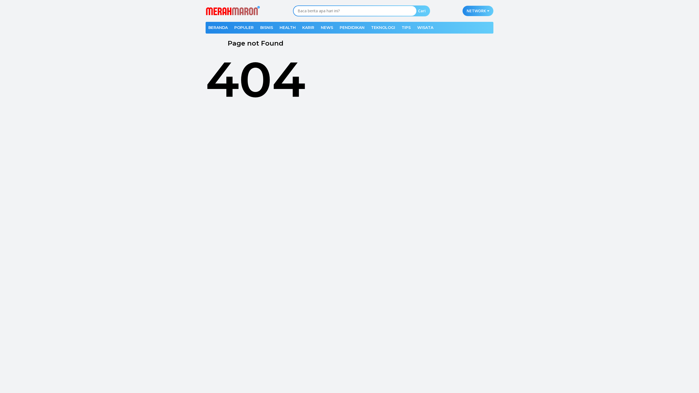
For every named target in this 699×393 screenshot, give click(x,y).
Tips (406, 27)
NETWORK (477, 10)
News (327, 27)
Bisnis (266, 27)
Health (288, 27)
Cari (422, 10)
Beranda (218, 27)
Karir (308, 27)
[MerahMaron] (233, 10)
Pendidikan (352, 27)
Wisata (425, 27)
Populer (244, 27)
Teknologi (383, 27)
